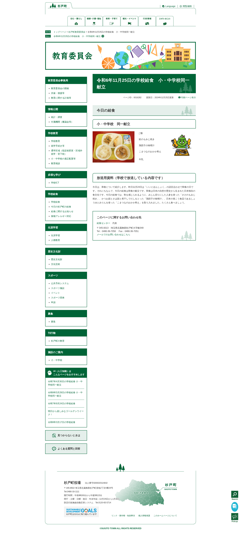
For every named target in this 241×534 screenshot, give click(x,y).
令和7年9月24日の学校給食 (61, 403)
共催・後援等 (57, 93)
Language (170, 6)
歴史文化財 (54, 251)
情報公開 (53, 109)
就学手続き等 (57, 146)
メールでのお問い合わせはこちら (113, 234)
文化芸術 (55, 264)
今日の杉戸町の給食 (61, 206)
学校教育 (53, 133)
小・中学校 (56, 360)
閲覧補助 (187, 6)
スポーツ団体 (57, 297)
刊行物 (52, 333)
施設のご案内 (55, 352)
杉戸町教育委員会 (76, 32)
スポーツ (53, 275)
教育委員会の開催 (60, 88)
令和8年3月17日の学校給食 (61, 422)
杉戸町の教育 (57, 341)
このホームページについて (165, 515)
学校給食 (53, 194)
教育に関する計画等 (61, 98)
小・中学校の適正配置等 (63, 158)
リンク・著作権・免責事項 (123, 515)
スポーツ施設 (57, 288)
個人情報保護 (144, 515)
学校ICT (55, 182)
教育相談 (55, 163)
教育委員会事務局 (58, 80)
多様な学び (54, 174)
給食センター (103, 223)
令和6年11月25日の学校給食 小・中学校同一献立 (77, 36)
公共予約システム (60, 283)
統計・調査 (56, 117)
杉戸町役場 (72, 482)
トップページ (60, 32)
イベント (55, 293)
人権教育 (55, 240)
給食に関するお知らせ (62, 211)
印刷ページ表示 (188, 97)
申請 (53, 302)
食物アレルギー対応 (61, 216)
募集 (50, 313)
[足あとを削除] (102, 36)
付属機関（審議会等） (62, 122)
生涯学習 (53, 227)
